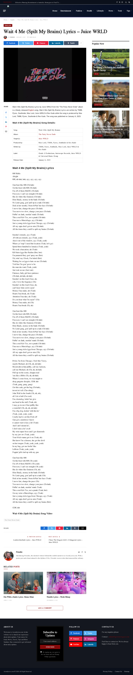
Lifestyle (100, 10)
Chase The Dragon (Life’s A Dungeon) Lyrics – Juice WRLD (66, 541)
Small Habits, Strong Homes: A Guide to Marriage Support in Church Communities (109, 129)
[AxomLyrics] (28, 10)
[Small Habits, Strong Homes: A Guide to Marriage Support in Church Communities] (110, 124)
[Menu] (4, 10)
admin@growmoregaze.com (119, 636)
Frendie (12, 37)
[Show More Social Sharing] (81, 43)
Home (54, 10)
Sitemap (126, 671)
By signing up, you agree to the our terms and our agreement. (50, 654)
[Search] (129, 2)
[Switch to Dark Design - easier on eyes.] (126, 2)
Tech (120, 10)
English (8, 25)
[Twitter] (6, 117)
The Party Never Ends (47, 134)
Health (89, 10)
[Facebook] (6, 112)
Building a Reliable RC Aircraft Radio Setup (109, 68)
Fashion (79, 10)
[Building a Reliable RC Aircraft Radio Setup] (110, 63)
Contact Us (118, 671)
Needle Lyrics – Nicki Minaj (58, 597)
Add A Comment (45, 608)
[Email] (6, 131)
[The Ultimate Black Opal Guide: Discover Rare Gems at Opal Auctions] (110, 94)
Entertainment (65, 10)
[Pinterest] (6, 126)
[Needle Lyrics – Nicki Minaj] (66, 583)
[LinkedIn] (6, 122)
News (111, 10)
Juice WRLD (43, 138)
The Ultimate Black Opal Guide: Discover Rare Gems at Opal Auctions (109, 98)
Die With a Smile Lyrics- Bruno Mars (19, 597)
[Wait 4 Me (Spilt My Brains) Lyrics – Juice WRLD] (45, 75)
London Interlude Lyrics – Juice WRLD (27, 540)
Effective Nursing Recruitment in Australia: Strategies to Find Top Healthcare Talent (38, 2)
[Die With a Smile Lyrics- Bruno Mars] (23, 583)
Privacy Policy (107, 671)
